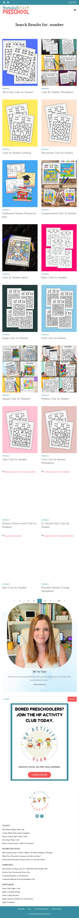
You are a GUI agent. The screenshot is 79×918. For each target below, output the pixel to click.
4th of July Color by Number (17, 92)
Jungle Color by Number (15, 338)
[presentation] (20, 62)
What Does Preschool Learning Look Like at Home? (21, 856)
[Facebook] (4, 2)
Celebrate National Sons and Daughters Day (18, 879)
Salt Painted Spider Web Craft (13, 830)
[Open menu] (75, 9)
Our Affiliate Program (41, 909)
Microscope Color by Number (57, 152)
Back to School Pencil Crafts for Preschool (18, 843)
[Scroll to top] (74, 910)
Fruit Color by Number (53, 338)
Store (29, 909)
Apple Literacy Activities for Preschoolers (17, 899)
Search (72, 699)
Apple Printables (8, 902)
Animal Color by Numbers (16, 398)
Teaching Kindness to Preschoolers (15, 876)
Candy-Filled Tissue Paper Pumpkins (16, 833)
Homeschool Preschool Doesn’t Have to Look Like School (23, 860)
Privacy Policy (56, 909)
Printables (6, 88)
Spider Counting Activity (11, 892)
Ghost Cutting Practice (10, 895)
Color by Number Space (15, 277)
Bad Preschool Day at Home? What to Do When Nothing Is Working (27, 853)
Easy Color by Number (14, 587)
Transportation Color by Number (59, 213)
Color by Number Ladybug (16, 152)
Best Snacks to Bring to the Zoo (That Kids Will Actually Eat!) (25, 869)
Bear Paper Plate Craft (10, 840)
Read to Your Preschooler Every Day (16, 872)
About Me (21, 909)
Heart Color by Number (54, 277)
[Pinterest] (8, 2)
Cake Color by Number (14, 459)
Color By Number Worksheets (57, 92)
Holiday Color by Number (55, 398)
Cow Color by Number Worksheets (53, 461)
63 (59, 601)
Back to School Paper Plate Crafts (14, 837)
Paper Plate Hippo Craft (11, 888)
